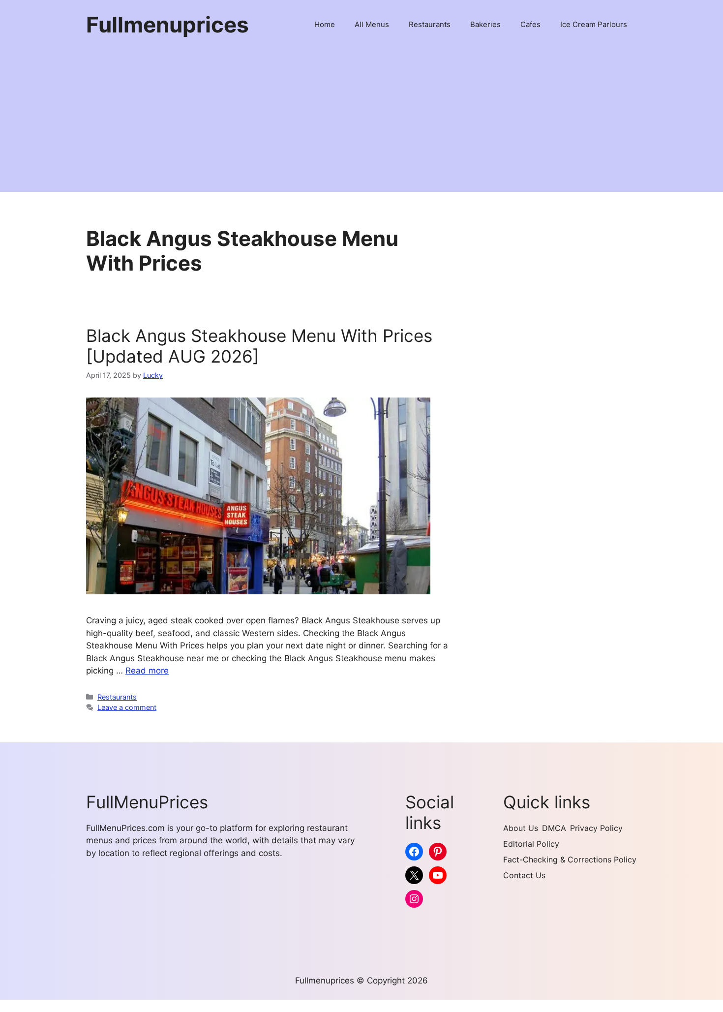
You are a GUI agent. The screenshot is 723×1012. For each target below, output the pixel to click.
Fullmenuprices (167, 24)
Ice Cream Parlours (593, 24)
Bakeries (485, 24)
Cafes (530, 24)
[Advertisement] (361, 123)
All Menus (372, 24)
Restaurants (430, 24)
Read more (147, 670)
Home (324, 24)
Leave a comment (126, 707)
